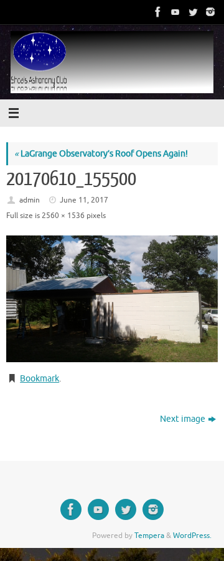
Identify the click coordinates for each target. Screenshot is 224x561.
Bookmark (39, 378)
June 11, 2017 (84, 200)
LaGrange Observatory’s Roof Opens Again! (101, 153)
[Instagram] (209, 12)
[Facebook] (157, 12)
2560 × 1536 (63, 216)
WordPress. (192, 535)
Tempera (149, 535)
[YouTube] (174, 12)
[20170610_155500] (112, 298)
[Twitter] (191, 12)
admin (29, 200)
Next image (182, 419)
